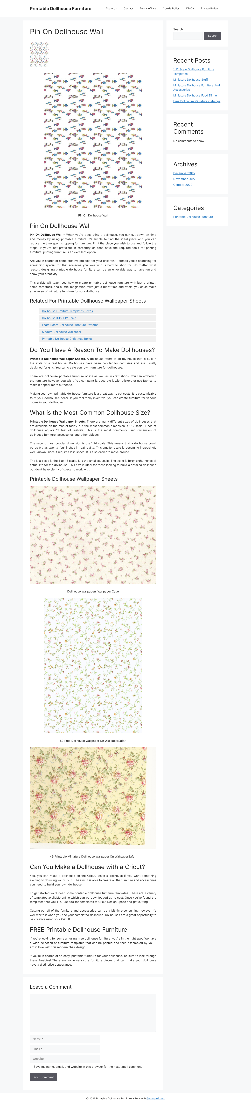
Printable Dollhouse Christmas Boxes (67, 338)
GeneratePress (156, 1098)
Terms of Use (148, 8)
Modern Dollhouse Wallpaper (61, 332)
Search (178, 29)
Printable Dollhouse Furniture (60, 8)
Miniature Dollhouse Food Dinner (195, 95)
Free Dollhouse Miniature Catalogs (196, 101)
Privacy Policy (209, 8)
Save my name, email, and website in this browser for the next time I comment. (88, 1066)
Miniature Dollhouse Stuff (190, 79)
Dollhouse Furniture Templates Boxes (67, 311)
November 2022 (184, 179)
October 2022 (182, 184)
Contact (128, 8)
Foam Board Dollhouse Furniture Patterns (70, 325)
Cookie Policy (171, 8)
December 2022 (184, 173)
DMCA (190, 8)
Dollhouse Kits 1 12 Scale (59, 318)
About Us (111, 8)
